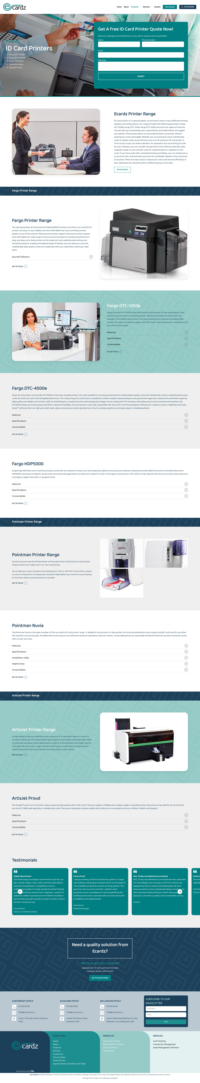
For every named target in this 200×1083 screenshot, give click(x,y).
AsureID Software (21, 257)
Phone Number (149, 40)
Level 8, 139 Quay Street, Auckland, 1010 (77, 1020)
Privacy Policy (59, 1057)
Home (55, 1041)
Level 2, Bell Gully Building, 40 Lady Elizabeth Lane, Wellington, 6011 (121, 1020)
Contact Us (58, 1054)
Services (56, 1050)
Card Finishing (159, 1041)
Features (111, 332)
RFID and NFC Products (113, 1044)
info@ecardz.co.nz (26, 1012)
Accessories (108, 1050)
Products (57, 1047)
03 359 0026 (24, 1006)
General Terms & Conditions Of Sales (69, 1063)
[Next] (180, 891)
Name (101, 40)
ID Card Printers (110, 1047)
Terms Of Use (59, 1060)
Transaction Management (164, 1044)
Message (102, 60)
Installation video (20, 658)
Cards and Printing (111, 1041)
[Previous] (20, 891)
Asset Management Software (166, 1047)
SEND (166, 1022)
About (56, 1044)
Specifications (114, 338)
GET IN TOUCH (17, 266)
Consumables (113, 344)
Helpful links (18, 664)
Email (100, 50)
